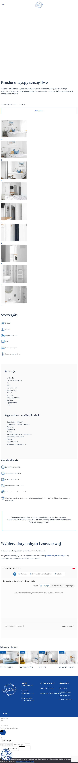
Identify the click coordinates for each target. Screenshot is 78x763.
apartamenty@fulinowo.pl (54, 556)
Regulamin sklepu (65, 692)
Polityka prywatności (65, 699)
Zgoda (18, 761)
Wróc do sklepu (18, 744)
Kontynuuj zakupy (10, 748)
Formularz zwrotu (64, 696)
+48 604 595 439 (47, 688)
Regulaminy (63, 688)
